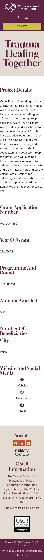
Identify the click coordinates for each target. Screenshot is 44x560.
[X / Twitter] (22, 405)
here (36, 508)
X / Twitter (22, 411)
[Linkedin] (28, 443)
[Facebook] (22, 392)
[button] (26, 17)
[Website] (22, 379)
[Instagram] (22, 443)
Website (22, 385)
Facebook (22, 398)
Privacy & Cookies (13, 551)
